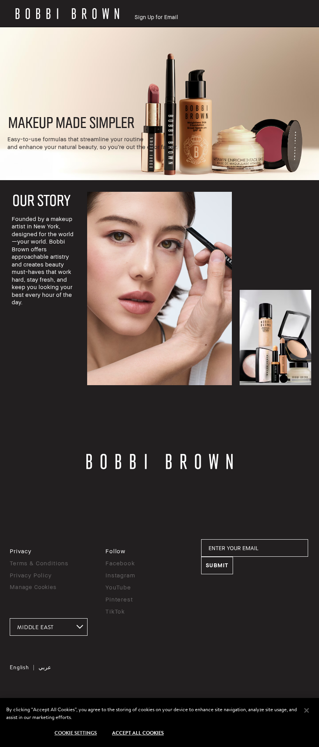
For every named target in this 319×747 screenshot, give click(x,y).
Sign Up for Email (156, 17)
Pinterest (119, 599)
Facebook (120, 562)
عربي (45, 667)
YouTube (118, 587)
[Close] (306, 710)
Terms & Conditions (39, 562)
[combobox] (49, 627)
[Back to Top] (294, 568)
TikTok (115, 611)
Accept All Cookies (138, 732)
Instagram (120, 575)
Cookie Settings (75, 732)
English (19, 667)
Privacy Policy (31, 575)
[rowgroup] (159, 103)
